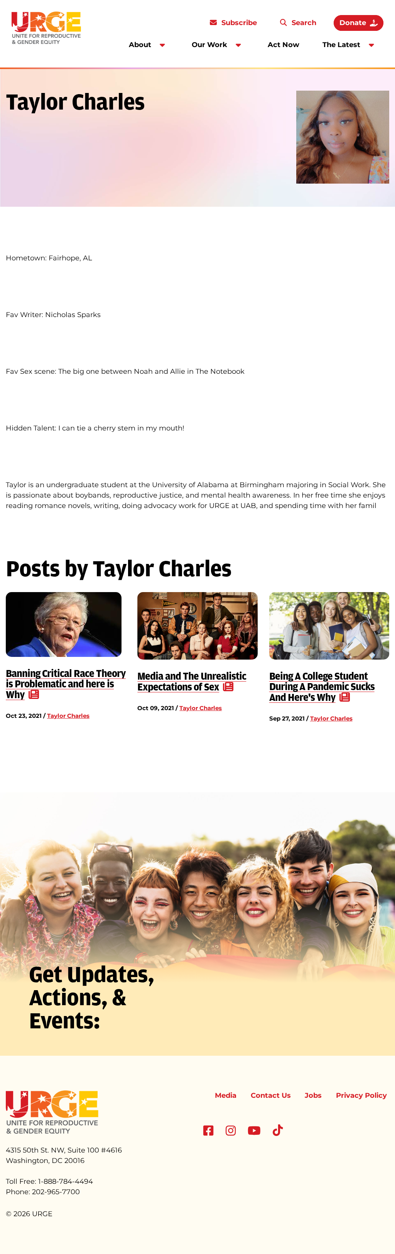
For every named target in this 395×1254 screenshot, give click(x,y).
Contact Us (271, 1095)
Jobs (313, 1095)
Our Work (209, 45)
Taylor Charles (68, 715)
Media (225, 1095)
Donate (352, 23)
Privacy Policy (361, 1095)
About (140, 45)
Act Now (283, 45)
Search (303, 23)
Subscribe (238, 23)
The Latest (341, 45)
